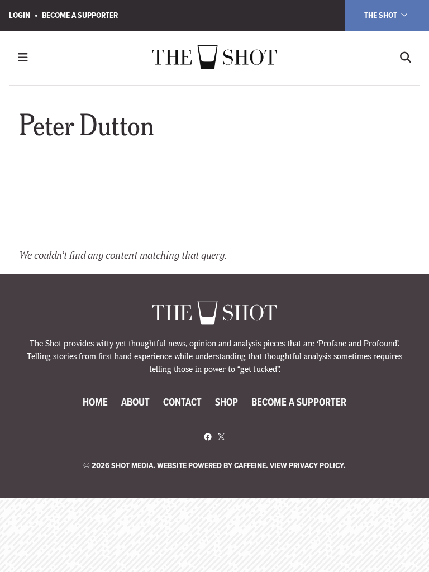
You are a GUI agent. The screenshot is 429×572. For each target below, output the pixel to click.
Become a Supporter (80, 15)
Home (95, 401)
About (135, 401)
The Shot (381, 15)
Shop (226, 401)
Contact (182, 401)
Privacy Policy (316, 465)
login (19, 15)
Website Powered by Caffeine (211, 465)
